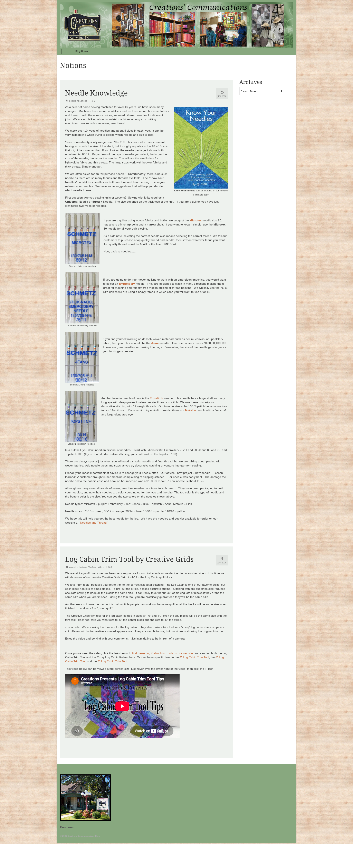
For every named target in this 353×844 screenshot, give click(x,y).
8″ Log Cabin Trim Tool (112, 661)
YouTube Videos (96, 567)
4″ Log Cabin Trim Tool (194, 657)
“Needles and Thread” (93, 522)
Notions (83, 101)
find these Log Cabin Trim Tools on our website (162, 653)
